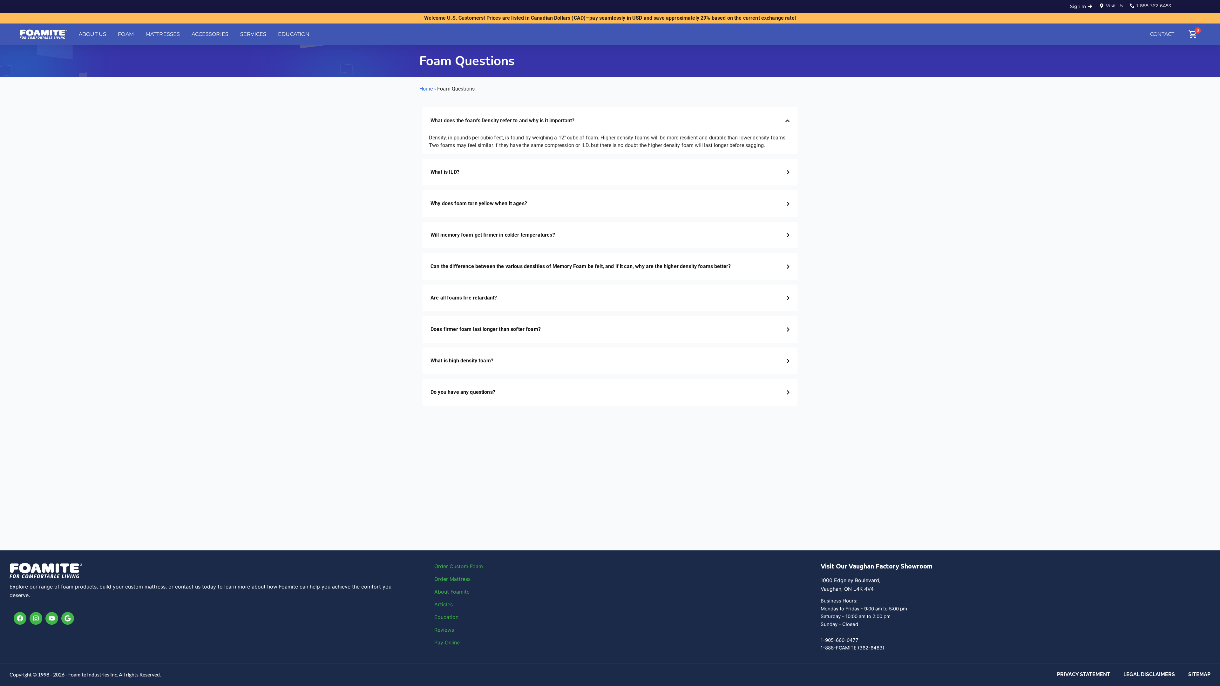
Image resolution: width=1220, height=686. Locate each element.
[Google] (67, 618)
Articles (443, 604)
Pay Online (447, 642)
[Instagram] (36, 618)
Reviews (444, 630)
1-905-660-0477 (839, 640)
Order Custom (452, 566)
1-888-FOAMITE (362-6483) (852, 648)
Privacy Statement (1083, 674)
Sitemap (1199, 674)
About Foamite (452, 591)
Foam (476, 566)
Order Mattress (452, 579)
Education (446, 617)
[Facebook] (20, 618)
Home (426, 89)
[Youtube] (51, 618)
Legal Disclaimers (1149, 674)
